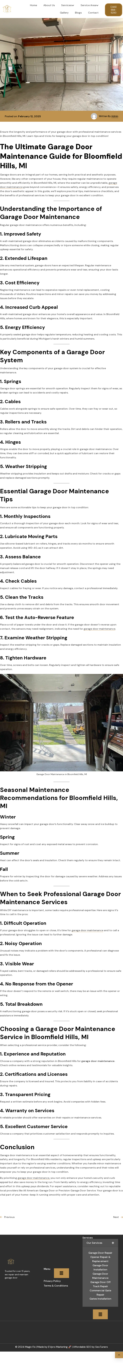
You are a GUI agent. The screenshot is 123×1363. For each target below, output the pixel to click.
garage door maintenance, (34, 1178)
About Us (49, 5)
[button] (61, 1273)
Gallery (64, 12)
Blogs (78, 12)
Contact (93, 12)
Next (116, 1217)
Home (33, 5)
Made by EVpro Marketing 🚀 (54, 1347)
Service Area (88, 5)
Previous (9, 1217)
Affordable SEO (82, 1347)
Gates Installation (100, 1298)
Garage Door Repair (100, 1252)
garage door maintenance (99, 628)
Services (66, 5)
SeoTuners (101, 1347)
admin (114, 116)
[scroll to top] (119, 1355)
